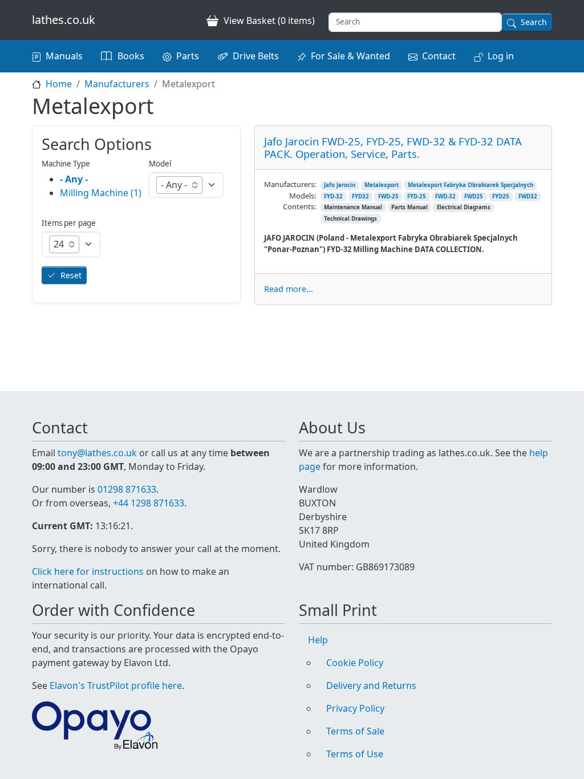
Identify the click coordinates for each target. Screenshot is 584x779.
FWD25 (473, 196)
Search (534, 22)
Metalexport (381, 185)
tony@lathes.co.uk (97, 453)
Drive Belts (256, 56)
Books (130, 56)
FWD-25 (388, 196)
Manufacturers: (290, 184)
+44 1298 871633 (148, 503)
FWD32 (527, 196)
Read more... (288, 288)
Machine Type (66, 164)
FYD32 (360, 196)
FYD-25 (416, 196)
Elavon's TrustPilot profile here (116, 685)
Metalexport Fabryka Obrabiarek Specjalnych (470, 185)
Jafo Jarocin (339, 185)
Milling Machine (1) (100, 192)
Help (318, 640)
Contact (439, 56)
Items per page (69, 223)
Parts (187, 56)
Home (59, 84)
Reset (71, 275)
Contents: (299, 206)
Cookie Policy (354, 662)
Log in (501, 56)
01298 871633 (127, 489)
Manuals (64, 56)
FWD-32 (445, 196)
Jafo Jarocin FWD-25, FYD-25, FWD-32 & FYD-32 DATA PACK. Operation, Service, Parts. (393, 147)
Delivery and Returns (371, 685)
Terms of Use (354, 754)
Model (160, 164)
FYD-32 (333, 196)
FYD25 (500, 196)
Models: (302, 195)
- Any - (74, 179)
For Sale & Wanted (350, 56)
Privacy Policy (355, 708)
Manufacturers (116, 84)
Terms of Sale (355, 731)
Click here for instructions (88, 571)
